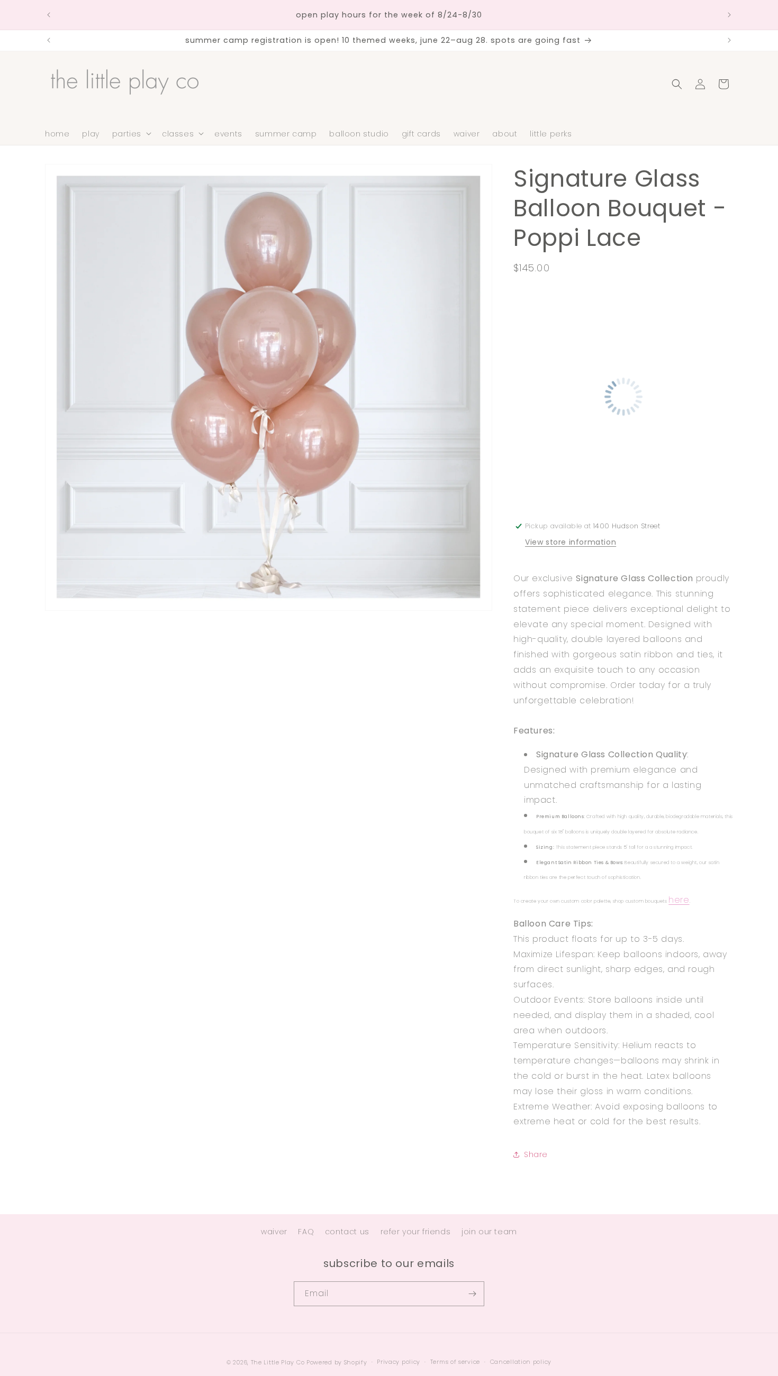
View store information (570, 542)
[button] (131, 133)
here (678, 900)
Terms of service (455, 1361)
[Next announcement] (729, 15)
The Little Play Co (278, 1362)
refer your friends (416, 1231)
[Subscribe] (472, 1293)
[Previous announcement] (48, 15)
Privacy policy (398, 1361)
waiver (274, 1231)
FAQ (306, 1231)
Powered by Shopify (336, 1362)
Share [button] (536, 1154)
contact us (347, 1231)
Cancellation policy (520, 1361)
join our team (489, 1231)
